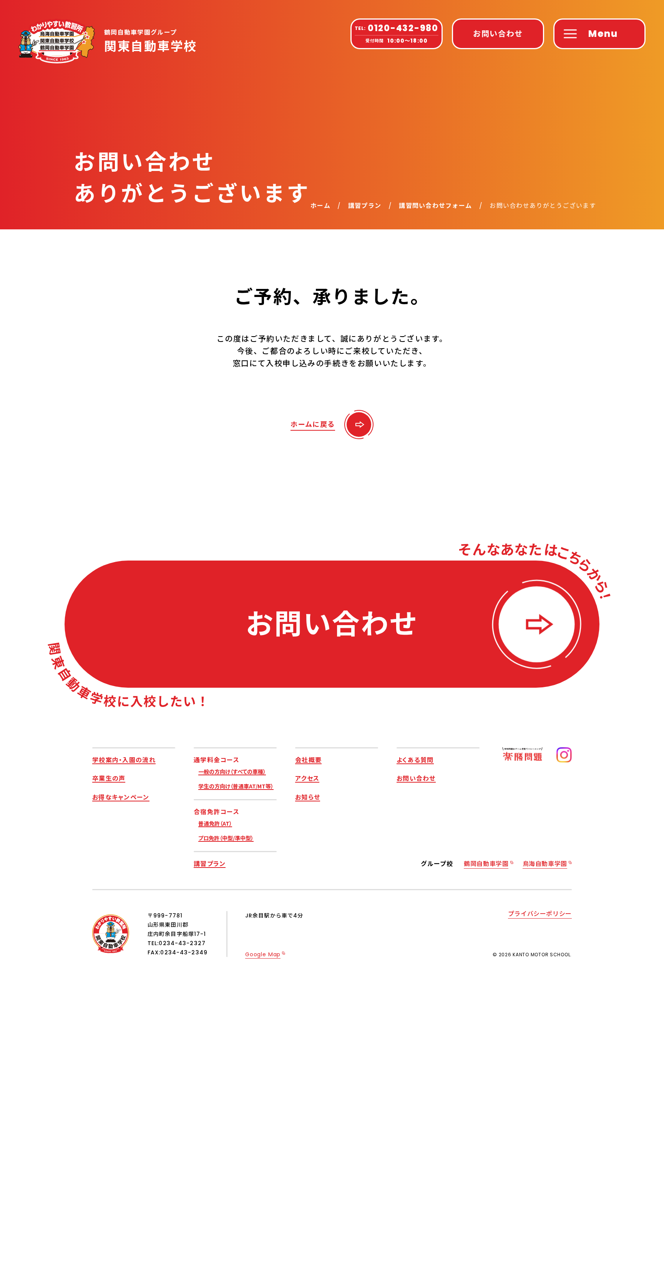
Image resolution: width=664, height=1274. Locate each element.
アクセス (307, 778)
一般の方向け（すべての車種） (232, 771)
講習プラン (364, 205)
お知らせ (307, 796)
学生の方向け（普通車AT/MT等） (236, 786)
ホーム (320, 205)
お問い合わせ (416, 778)
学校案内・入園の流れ (124, 759)
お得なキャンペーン (120, 796)
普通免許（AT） (215, 823)
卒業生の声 (108, 778)
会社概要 (308, 759)
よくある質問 (415, 759)
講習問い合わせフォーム (435, 205)
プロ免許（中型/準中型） (226, 838)
